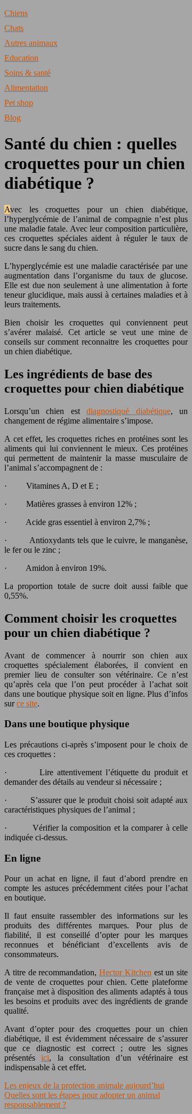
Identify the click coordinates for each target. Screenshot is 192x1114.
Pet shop (18, 102)
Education (21, 57)
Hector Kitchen (125, 972)
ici (45, 1057)
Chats (13, 28)
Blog (12, 117)
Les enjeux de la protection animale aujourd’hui (84, 1085)
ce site (27, 703)
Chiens (16, 13)
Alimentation (26, 87)
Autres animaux (31, 42)
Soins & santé (27, 72)
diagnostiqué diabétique (128, 411)
